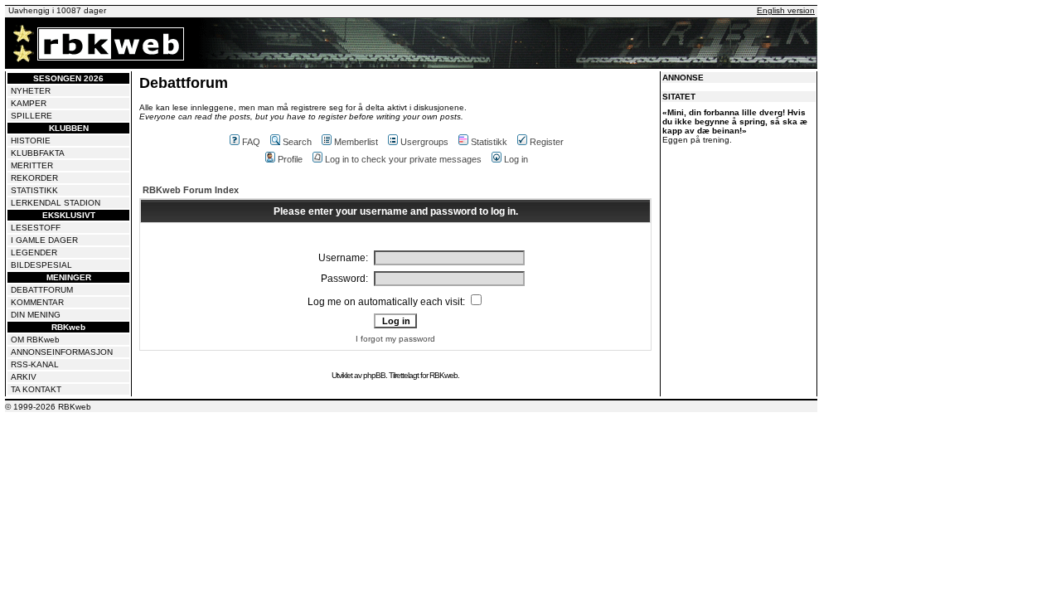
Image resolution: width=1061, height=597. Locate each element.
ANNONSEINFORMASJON (62, 352)
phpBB (374, 375)
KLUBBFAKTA (38, 153)
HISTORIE (31, 140)
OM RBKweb (35, 339)
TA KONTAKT (36, 389)
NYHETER (31, 90)
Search (297, 142)
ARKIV (23, 376)
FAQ (251, 142)
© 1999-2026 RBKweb (48, 406)
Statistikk (489, 142)
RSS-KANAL (35, 364)
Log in (516, 159)
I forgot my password (395, 338)
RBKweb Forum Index (191, 190)
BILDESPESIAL (41, 264)
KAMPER (28, 103)
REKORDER (34, 177)
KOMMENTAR (37, 302)
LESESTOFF (36, 227)
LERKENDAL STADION (55, 202)
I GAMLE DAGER (44, 240)
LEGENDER (34, 252)
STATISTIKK (34, 190)
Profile (290, 159)
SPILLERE (31, 115)
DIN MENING (36, 314)
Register (547, 142)
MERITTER (32, 165)
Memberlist (356, 142)
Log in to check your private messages (403, 159)
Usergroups (424, 142)
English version (786, 10)
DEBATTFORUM (42, 289)
